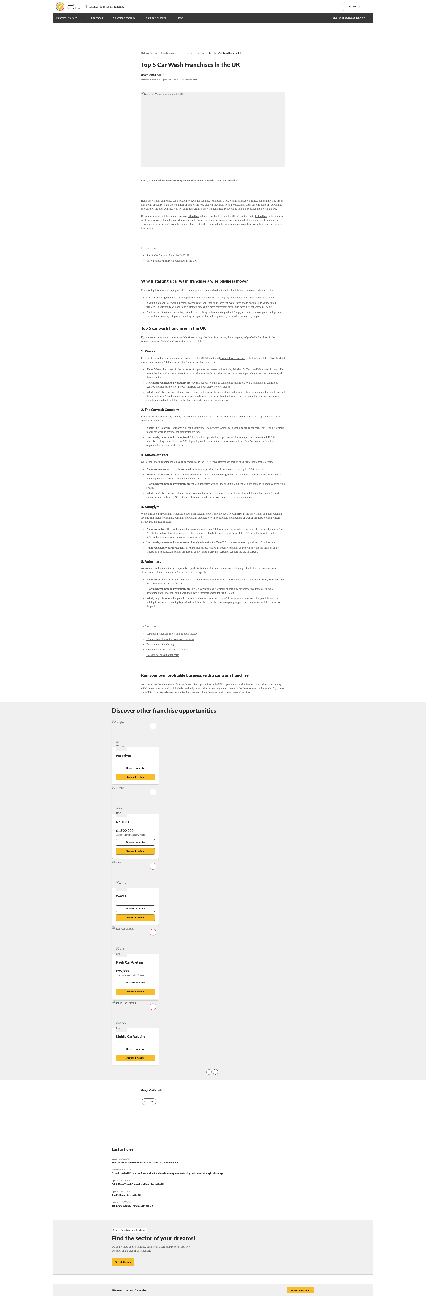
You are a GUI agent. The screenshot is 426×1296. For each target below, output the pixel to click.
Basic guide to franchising (160, 644)
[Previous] (209, 1072)
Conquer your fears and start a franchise (167, 649)
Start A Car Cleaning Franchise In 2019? (167, 255)
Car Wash (148, 1101)
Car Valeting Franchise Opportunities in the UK (171, 260)
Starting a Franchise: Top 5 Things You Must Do (172, 633)
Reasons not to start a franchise (162, 654)
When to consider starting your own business (170, 639)
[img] (80, 18)
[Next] (215, 1072)
